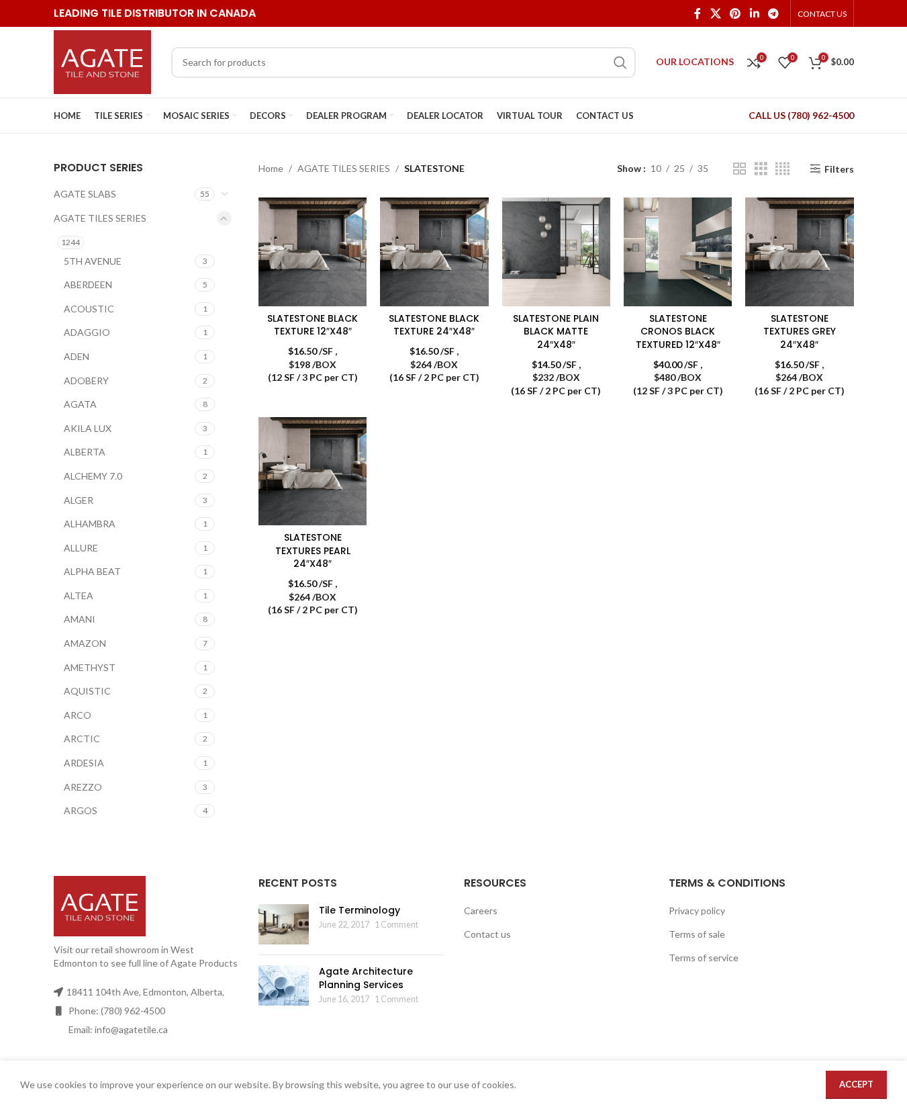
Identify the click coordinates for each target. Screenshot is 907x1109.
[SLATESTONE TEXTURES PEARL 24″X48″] (312, 471)
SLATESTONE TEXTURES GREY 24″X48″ (799, 331)
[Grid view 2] (739, 169)
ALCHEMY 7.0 (93, 476)
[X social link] (715, 13)
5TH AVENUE (93, 261)
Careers (480, 910)
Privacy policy (697, 910)
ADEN (76, 356)
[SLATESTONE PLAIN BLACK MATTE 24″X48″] (556, 251)
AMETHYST (89, 667)
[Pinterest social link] (735, 13)
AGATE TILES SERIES (100, 218)
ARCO (77, 715)
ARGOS (80, 810)
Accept (856, 1084)
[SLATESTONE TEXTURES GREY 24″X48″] (799, 251)
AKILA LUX (87, 428)
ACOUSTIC (89, 308)
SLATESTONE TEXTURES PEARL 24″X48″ (312, 550)
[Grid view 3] (761, 169)
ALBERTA (84, 451)
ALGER (78, 500)
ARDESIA (84, 762)
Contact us (487, 934)
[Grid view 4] (782, 169)
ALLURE (81, 547)
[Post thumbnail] (283, 924)
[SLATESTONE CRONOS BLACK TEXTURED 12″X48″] (678, 251)
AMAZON (85, 643)
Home (270, 168)
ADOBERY (86, 380)
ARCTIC (82, 738)
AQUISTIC (87, 691)
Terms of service (703, 957)
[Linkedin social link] (754, 13)
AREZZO (83, 787)
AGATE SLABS (85, 193)
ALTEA (78, 595)
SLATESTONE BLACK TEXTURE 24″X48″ (434, 325)
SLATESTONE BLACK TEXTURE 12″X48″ (312, 325)
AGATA (80, 404)
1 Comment (396, 925)
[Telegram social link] (773, 13)
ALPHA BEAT (92, 571)
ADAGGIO (87, 332)
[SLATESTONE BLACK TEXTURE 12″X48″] (312, 251)
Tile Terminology (359, 910)
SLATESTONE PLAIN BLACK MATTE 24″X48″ (556, 331)
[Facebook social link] (697, 13)
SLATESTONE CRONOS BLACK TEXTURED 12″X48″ (678, 331)
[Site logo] (102, 60)
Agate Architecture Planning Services (366, 978)
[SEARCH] (620, 62)
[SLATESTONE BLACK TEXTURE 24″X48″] (434, 251)
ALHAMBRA (89, 523)
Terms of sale (697, 934)
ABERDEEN (88, 284)
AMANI (79, 619)
